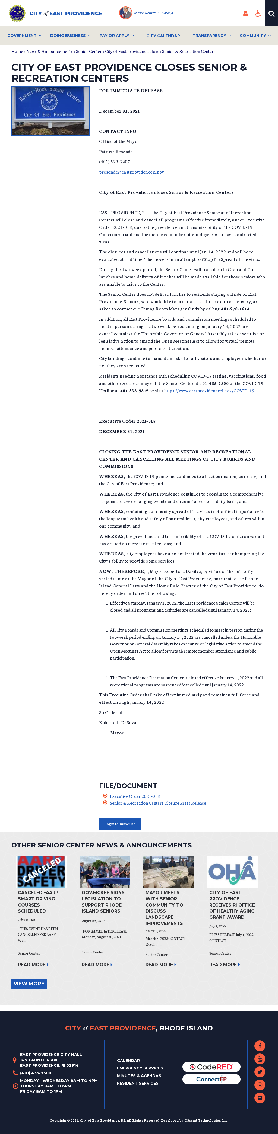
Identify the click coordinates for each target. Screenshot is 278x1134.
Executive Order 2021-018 (135, 796)
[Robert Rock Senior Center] (51, 111)
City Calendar (163, 35)
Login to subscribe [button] (119, 823)
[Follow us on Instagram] (259, 1085)
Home (17, 51)
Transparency (209, 35)
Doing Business (68, 35)
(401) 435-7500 (35, 1073)
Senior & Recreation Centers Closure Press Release (158, 802)
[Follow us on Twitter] (259, 1071)
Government (22, 35)
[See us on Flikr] (259, 1098)
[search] (271, 13)
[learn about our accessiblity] (258, 13)
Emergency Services (140, 1068)
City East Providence (139, 1028)
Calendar (128, 1060)
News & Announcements (49, 51)
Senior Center (89, 51)
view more (29, 984)
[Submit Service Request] (211, 1079)
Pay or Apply (114, 35)
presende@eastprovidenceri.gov (131, 171)
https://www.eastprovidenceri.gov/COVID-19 (209, 390)
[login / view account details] (245, 13)
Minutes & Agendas (139, 1075)
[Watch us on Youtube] (259, 1058)
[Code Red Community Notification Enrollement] (211, 1066)
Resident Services (138, 1083)
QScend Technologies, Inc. (206, 1120)
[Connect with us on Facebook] (259, 1045)
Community (253, 35)
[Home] (59, 13)
